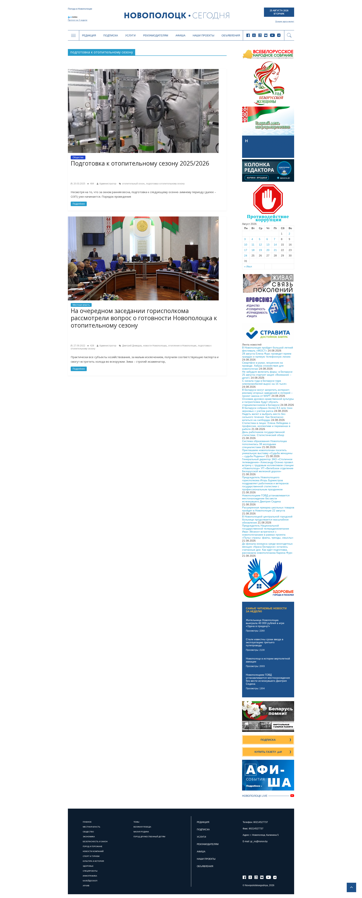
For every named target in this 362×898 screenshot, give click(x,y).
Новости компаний (93, 851)
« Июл (248, 266)
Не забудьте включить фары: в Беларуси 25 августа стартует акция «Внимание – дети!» (267, 374)
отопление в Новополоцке (182, 345)
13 (267, 244)
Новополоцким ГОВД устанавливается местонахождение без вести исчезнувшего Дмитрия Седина (266, 498)
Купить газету (268, 751)
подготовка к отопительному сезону (165, 183)
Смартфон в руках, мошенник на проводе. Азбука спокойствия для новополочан (263, 365)
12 (260, 244)
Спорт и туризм (91, 856)
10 (245, 244)
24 (245, 255)
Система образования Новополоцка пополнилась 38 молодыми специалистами (264, 444)
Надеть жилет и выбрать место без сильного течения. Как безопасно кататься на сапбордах (263, 416)
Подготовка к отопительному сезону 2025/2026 (140, 163)
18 (253, 250)
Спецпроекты (90, 871)
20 (267, 250)
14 (275, 244)
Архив (86, 886)
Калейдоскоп (90, 881)
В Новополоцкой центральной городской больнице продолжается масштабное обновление (267, 519)
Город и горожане (92, 846)
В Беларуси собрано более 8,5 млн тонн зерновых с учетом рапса (267, 409)
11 (253, 244)
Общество (78, 157)
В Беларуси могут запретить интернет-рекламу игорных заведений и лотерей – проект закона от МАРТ (267, 392)
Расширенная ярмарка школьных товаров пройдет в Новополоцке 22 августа (268, 509)
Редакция (89, 35)
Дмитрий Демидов (132, 345)
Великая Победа (142, 827)
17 (245, 250)
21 (275, 250)
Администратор (107, 183)
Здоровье (88, 866)
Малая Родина (141, 832)
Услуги (130, 35)
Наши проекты (203, 35)
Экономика (89, 837)
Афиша (180, 35)
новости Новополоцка (155, 345)
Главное (87, 822)
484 (92, 183)
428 (92, 345)
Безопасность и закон (95, 841)
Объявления (231, 35)
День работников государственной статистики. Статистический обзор (263, 434)
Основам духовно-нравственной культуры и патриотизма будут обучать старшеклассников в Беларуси (268, 401)
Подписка (110, 35)
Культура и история (93, 861)
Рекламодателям (155, 35)
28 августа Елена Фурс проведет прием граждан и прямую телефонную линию (266, 355)
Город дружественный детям (149, 837)
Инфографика (90, 876)
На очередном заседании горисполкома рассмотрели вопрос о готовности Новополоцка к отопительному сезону (144, 318)
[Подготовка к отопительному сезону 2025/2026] (143, 70)
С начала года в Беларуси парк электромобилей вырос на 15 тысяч (264, 382)
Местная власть (81, 305)
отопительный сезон (133, 183)
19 (260, 250)
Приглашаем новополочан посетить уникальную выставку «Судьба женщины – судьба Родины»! (267, 453)
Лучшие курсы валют (284, 21)
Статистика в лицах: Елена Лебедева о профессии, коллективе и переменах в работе (266, 426)
